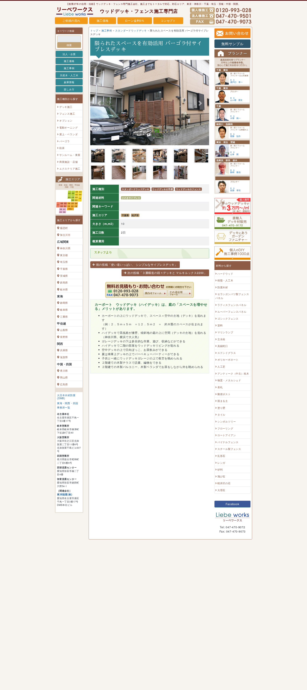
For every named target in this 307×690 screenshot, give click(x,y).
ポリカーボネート (227, 360)
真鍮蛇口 (222, 346)
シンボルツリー (226, 421)
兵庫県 (64, 350)
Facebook (232, 504)
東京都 (64, 255)
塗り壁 (221, 408)
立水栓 (221, 339)
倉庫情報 (69, 82)
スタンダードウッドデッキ (131, 30)
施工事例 (69, 68)
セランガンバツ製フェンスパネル (232, 296)
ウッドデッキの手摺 (162, 189)
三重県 (64, 316)
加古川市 (65, 235)
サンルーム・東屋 (69, 155)
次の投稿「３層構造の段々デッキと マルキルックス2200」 (167, 273)
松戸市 (135, 215)
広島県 (64, 384)
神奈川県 (65, 248)
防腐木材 (222, 287)
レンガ (221, 462)
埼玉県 (64, 262)
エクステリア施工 (69, 168)
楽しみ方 (69, 89)
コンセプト (168, 20)
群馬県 (64, 282)
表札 (220, 387)
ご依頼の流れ (71, 20)
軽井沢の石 (224, 483)
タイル (221, 414)
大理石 (221, 490)
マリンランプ (225, 332)
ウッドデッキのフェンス (188, 189)
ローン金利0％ (135, 20)
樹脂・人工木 (225, 280)
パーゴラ (64, 141)
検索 (69, 45)
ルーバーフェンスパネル (231, 311)
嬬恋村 (64, 228)
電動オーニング (68, 127)
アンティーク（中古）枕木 (233, 373)
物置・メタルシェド (229, 380)
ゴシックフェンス (227, 318)
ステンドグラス (226, 353)
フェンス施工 (67, 114)
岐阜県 (64, 309)
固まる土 (222, 401)
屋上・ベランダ (68, 134)
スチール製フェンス (229, 449)
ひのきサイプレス (131, 197)
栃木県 (64, 289)
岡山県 (64, 377)
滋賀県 (64, 357)
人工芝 (221, 366)
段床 (62, 148)
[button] (99, 103)
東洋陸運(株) (64, 494)
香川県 (64, 370)
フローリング (225, 428)
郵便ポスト (224, 394)
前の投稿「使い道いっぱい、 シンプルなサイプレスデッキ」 (136, 265)
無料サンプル (232, 43)
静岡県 (64, 303)
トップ (94, 30)
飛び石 (221, 476)
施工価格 (103, 20)
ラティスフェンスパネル (231, 305)
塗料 (220, 325)
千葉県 (64, 269)
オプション (65, 120)
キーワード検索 (65, 31)
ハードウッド (225, 273)
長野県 (64, 337)
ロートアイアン (226, 435)
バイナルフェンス (227, 442)
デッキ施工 (65, 107)
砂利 (220, 469)
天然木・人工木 (69, 75)
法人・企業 (69, 54)
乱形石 (221, 456)
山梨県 (64, 330)
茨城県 (64, 275)
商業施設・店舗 (68, 162)
